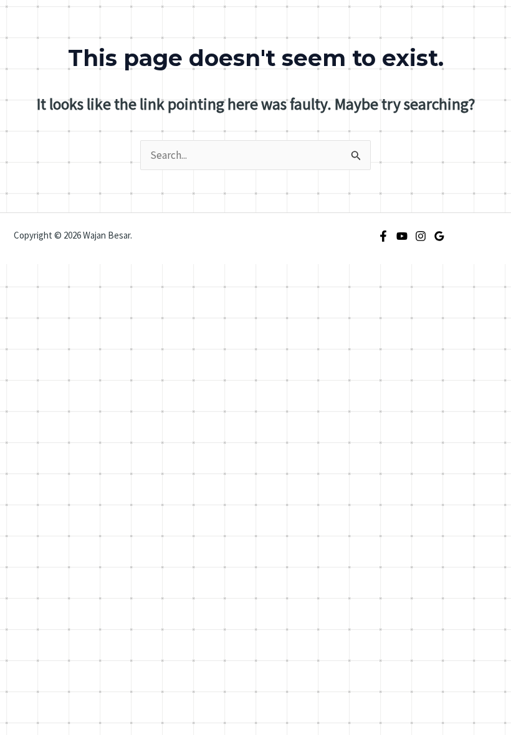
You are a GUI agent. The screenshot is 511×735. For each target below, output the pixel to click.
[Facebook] (383, 236)
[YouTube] (402, 236)
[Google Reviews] (439, 236)
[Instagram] (420, 236)
